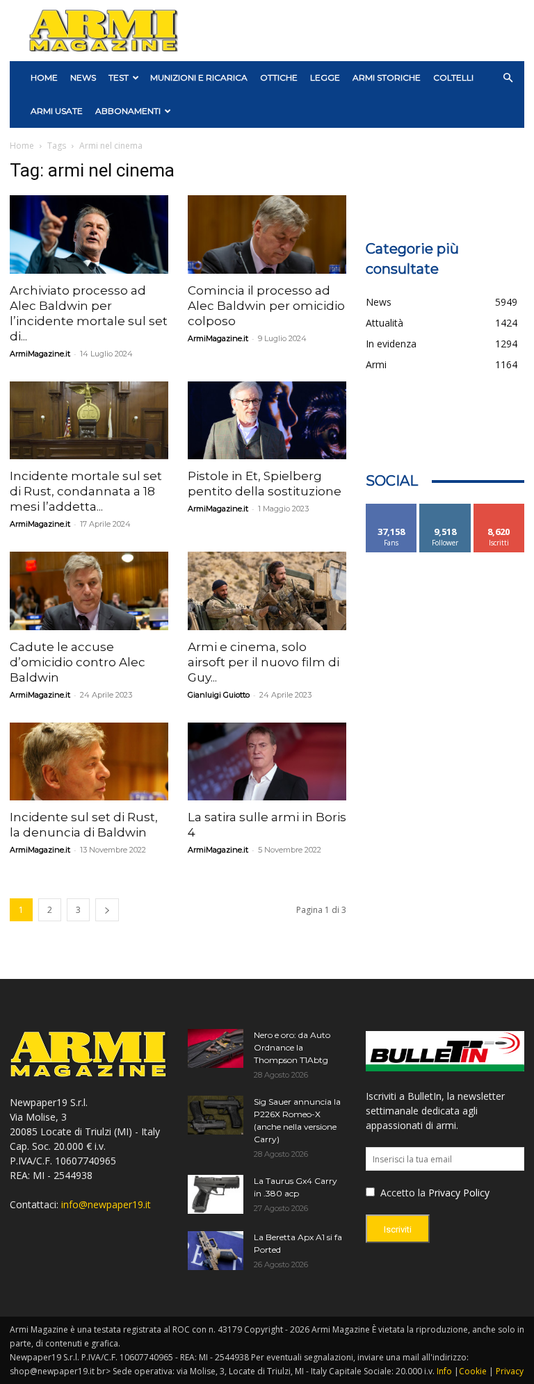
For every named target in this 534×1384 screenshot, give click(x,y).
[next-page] (107, 909)
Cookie (473, 1371)
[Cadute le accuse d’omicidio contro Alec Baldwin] (89, 591)
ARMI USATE (57, 111)
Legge (325, 77)
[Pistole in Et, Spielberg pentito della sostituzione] (267, 420)
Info (444, 1371)
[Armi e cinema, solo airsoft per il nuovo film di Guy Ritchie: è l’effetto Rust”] (267, 591)
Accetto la (401, 1192)
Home (22, 145)
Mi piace (391, 509)
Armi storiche (387, 77)
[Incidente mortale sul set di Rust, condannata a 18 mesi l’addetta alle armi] (89, 420)
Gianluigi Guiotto (219, 695)
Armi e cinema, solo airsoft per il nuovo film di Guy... (263, 662)
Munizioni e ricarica (199, 77)
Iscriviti (498, 509)
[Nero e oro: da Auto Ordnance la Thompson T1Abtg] (215, 1048)
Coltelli (453, 77)
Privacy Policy (459, 1192)
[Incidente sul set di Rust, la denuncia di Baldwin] (89, 762)
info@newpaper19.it (106, 1204)
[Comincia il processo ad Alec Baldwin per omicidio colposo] (267, 234)
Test (118, 77)
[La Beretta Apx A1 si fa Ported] (215, 1250)
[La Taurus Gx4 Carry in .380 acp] (215, 1194)
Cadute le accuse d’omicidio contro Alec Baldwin (77, 662)
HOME (44, 77)
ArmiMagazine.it (40, 354)
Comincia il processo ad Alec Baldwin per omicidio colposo (266, 305)
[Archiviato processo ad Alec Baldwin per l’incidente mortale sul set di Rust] (89, 234)
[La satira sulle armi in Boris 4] (267, 762)
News (83, 77)
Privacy (510, 1371)
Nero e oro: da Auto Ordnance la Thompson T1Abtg (292, 1047)
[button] (507, 78)
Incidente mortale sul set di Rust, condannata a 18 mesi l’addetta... (86, 491)
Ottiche (279, 77)
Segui (445, 509)
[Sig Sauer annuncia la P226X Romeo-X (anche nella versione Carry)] (215, 1115)
